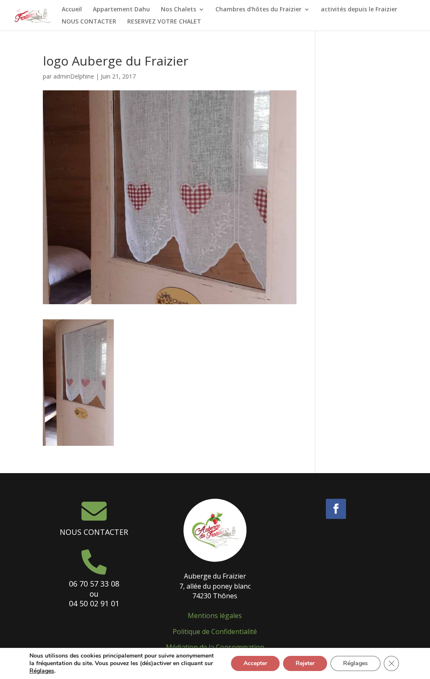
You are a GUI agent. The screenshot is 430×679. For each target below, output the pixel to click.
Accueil (72, 9)
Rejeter (305, 663)
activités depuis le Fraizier (359, 9)
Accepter (255, 663)
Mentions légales (215, 615)
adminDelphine (73, 76)
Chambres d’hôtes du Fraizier (258, 9)
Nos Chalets (178, 9)
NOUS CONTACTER (89, 21)
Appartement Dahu (121, 9)
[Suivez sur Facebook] (336, 509)
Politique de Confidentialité (215, 631)
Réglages (41, 671)
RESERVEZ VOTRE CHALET (164, 21)
